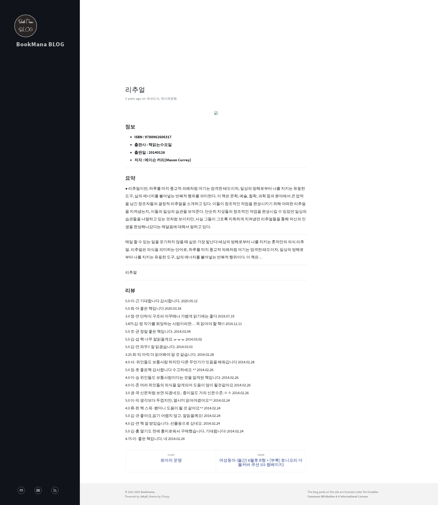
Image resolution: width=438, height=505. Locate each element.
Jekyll (144, 496)
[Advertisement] (40, 92)
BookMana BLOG (40, 44)
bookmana (147, 492)
